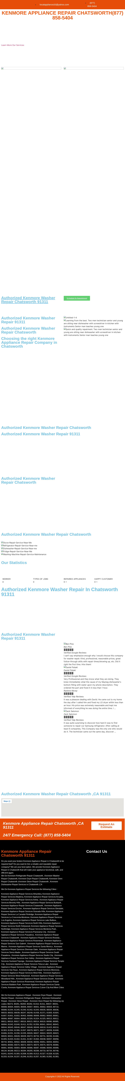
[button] (94, 734)
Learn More (6, 45)
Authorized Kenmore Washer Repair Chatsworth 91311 (28, 300)
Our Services (18, 45)
